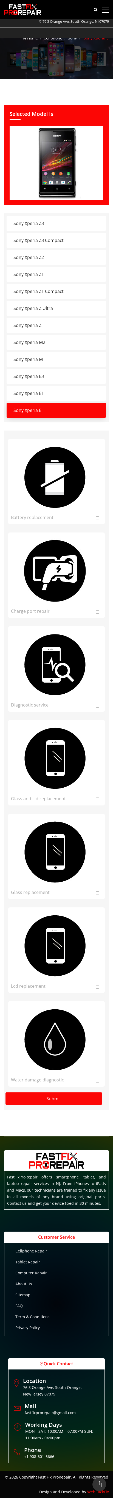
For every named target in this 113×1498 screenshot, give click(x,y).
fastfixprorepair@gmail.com (50, 1412)
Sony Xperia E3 (28, 376)
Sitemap (22, 1294)
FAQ (19, 1305)
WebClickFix (98, 1491)
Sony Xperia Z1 (28, 274)
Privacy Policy (27, 1327)
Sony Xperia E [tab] (27, 410)
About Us (23, 1283)
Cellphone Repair (31, 1251)
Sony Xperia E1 (28, 393)
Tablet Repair (27, 1262)
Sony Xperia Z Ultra (33, 308)
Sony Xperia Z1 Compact (38, 291)
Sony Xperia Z (27, 325)
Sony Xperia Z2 (28, 257)
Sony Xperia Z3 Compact (38, 240)
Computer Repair (31, 1272)
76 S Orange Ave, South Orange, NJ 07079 (76, 21)
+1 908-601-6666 (39, 1456)
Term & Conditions (32, 1316)
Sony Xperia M (28, 359)
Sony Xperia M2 (29, 342)
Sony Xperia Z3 (28, 223)
